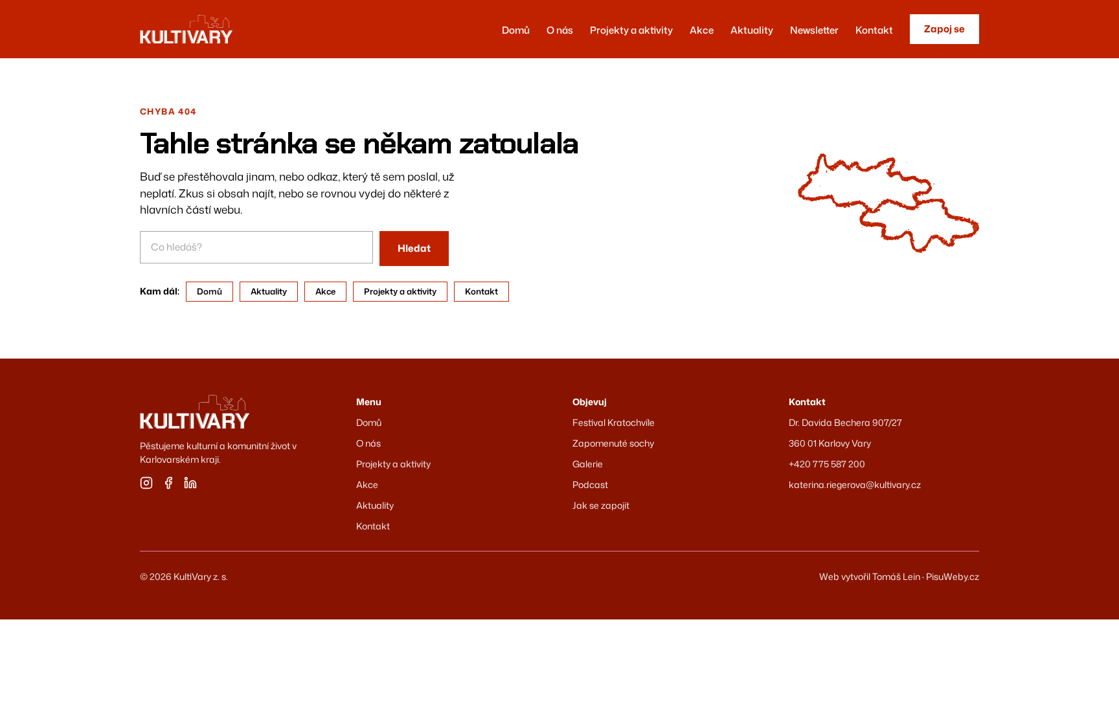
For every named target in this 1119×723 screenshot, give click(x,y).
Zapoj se (944, 29)
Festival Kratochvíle (613, 422)
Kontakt (874, 30)
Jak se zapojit (600, 505)
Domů (516, 30)
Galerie (587, 464)
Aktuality (751, 30)
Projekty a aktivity (631, 30)
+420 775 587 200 (827, 464)
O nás (560, 30)
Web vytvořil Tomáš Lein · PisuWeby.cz (899, 576)
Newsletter (814, 30)
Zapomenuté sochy (613, 443)
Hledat (414, 248)
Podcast (590, 484)
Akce (702, 30)
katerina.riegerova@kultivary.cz (855, 484)
